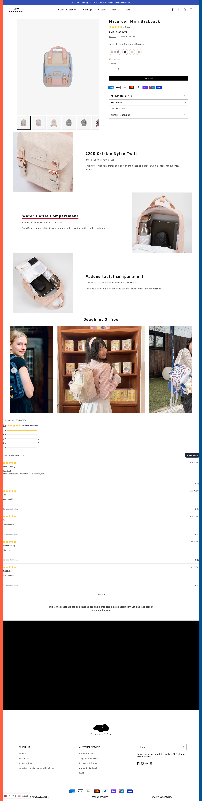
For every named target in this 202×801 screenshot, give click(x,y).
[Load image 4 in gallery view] (69, 123)
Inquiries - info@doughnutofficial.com (37, 768)
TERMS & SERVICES (100, 797)
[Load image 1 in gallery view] (24, 123)
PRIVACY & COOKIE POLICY (161, 797)
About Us (23, 753)
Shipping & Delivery (88, 758)
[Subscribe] (183, 747)
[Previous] (14, 370)
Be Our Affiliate (26, 763)
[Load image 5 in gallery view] (84, 123)
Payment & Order (87, 753)
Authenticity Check (88, 768)
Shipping (112, 36)
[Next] (188, 370)
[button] (185, 10)
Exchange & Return (88, 763)
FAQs (81, 773)
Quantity (112, 63)
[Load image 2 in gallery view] (39, 123)
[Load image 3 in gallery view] (54, 123)
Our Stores (24, 758)
